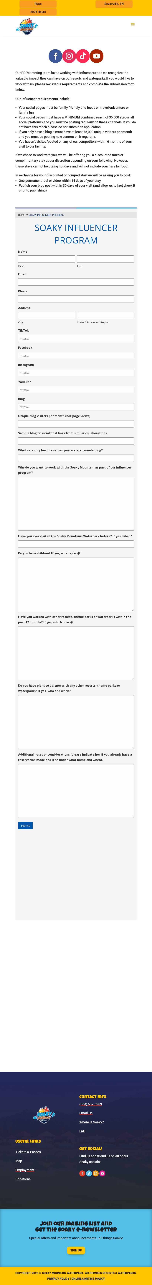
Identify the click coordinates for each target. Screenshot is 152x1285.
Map (18, 1161)
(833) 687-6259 (90, 1104)
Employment (24, 1170)
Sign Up (76, 1250)
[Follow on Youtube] (96, 56)
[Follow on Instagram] (69, 56)
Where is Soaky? (91, 1122)
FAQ (82, 1131)
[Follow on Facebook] (55, 56)
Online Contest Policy (88, 1278)
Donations (23, 1179)
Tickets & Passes (28, 1152)
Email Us (85, 1113)
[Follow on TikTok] (83, 56)
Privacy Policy (58, 1278)
